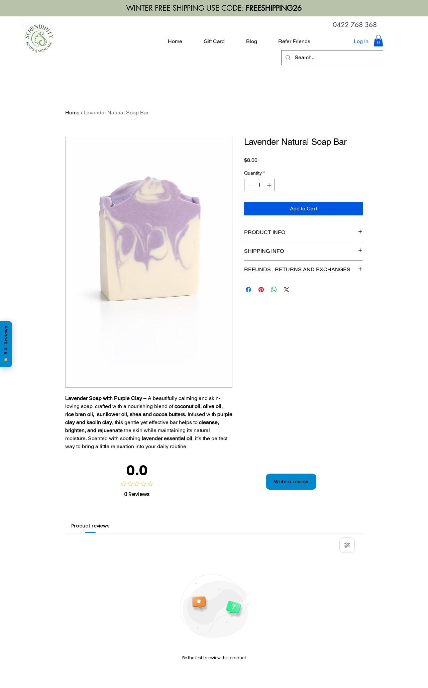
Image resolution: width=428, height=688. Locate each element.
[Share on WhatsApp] (274, 290)
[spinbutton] (259, 185)
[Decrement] (249, 185)
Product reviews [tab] (90, 525)
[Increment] (269, 185)
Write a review (291, 481)
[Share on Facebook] (248, 290)
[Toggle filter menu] (347, 545)
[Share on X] (287, 290)
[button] (378, 40)
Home (72, 112)
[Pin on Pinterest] (261, 290)
